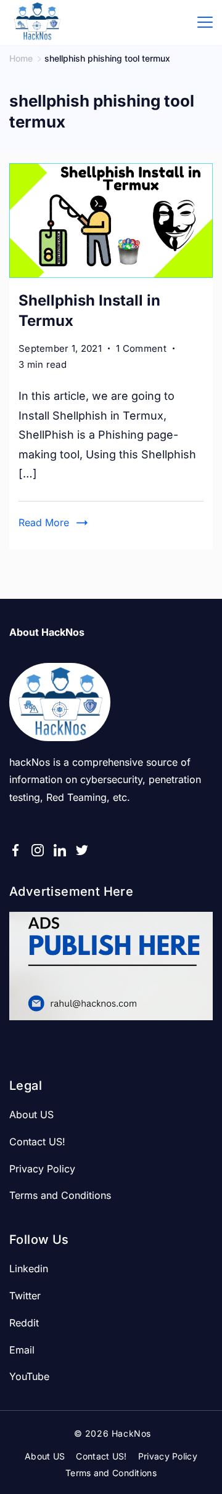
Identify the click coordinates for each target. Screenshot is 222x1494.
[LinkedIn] (60, 850)
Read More (43, 522)
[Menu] (205, 22)
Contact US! (37, 1141)
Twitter (25, 1295)
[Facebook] (15, 850)
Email (22, 1350)
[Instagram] (37, 850)
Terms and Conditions (60, 1195)
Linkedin (28, 1268)
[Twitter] (82, 850)
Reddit (24, 1323)
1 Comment (141, 349)
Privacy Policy (42, 1169)
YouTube (29, 1376)
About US (31, 1114)
